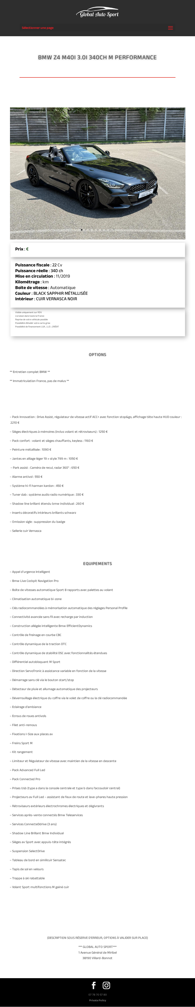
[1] (97, 238)
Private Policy (97, 1000)
